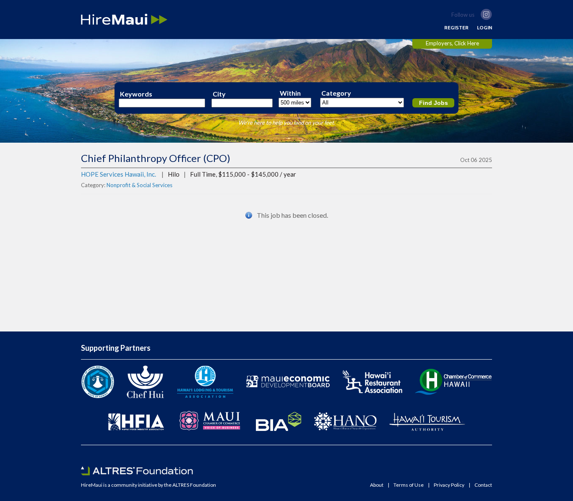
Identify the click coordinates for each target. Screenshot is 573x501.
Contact (483, 485)
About (376, 485)
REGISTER (456, 27)
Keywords (136, 94)
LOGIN (484, 27)
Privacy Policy (449, 485)
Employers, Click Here (452, 43)
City (219, 94)
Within (290, 93)
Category (336, 93)
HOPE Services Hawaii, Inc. (118, 174)
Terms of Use (408, 485)
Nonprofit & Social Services (139, 185)
